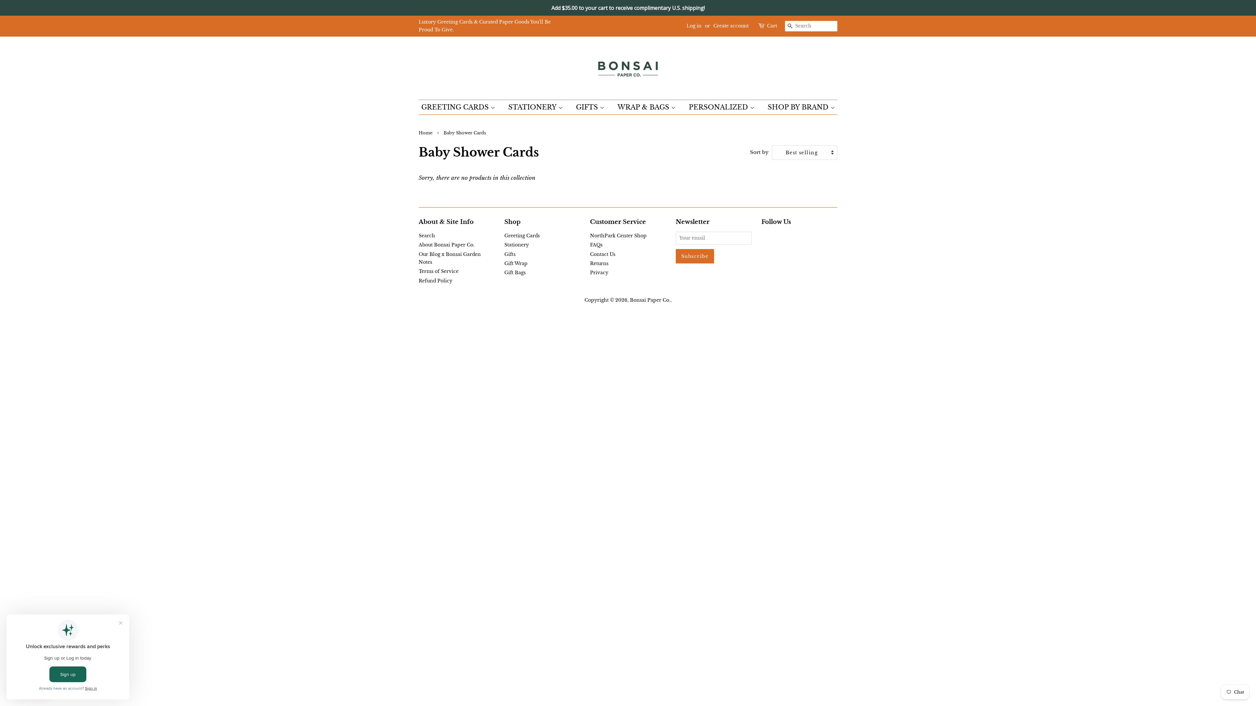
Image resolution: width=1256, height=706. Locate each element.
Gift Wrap (516, 263)
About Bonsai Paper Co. (447, 245)
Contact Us (602, 254)
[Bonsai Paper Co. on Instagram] (786, 237)
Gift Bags (515, 273)
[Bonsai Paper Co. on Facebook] (765, 237)
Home (425, 132)
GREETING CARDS (456, 107)
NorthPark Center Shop (618, 236)
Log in (694, 26)
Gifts (509, 254)
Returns (599, 263)
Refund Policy (435, 281)
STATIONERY (533, 107)
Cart (772, 26)
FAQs (596, 245)
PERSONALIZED (719, 107)
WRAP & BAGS (644, 107)
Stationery (516, 245)
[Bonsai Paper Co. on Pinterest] (775, 237)
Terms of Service (439, 271)
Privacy (599, 273)
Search (427, 236)
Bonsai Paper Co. (650, 300)
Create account (731, 26)
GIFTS (588, 107)
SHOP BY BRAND (799, 107)
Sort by (759, 152)
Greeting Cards (522, 236)
